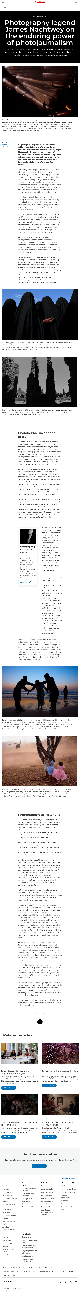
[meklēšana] (3, 2)
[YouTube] (76, 1282)
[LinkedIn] (65, 1282)
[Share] (40, 1021)
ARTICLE (44, 1067)
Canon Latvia (7, 1281)
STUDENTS (4, 1067)
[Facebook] (55, 1282)
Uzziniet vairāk (8, 1087)
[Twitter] (71, 1282)
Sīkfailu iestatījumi (9, 1275)
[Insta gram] (60, 1282)
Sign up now (39, 1166)
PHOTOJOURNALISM (40, 16)
